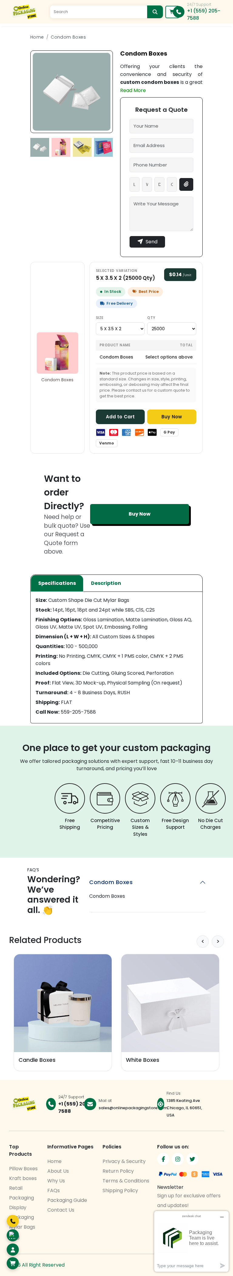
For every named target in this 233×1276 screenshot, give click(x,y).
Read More (133, 90)
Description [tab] (106, 583)
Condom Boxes (68, 37)
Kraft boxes (23, 1178)
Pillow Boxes (23, 1168)
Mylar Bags (22, 1226)
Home (37, 37)
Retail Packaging (21, 1193)
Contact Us (60, 1209)
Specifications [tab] (57, 583)
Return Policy (118, 1171)
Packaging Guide (67, 1200)
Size (99, 317)
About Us (58, 1171)
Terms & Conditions (126, 1180)
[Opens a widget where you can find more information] (191, 1241)
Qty (151, 317)
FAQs (53, 1190)
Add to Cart (120, 416)
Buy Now (171, 416)
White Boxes (142, 1060)
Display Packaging (21, 1212)
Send (151, 241)
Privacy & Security (124, 1161)
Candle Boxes (37, 1060)
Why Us (56, 1180)
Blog (14, 1236)
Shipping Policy (120, 1190)
